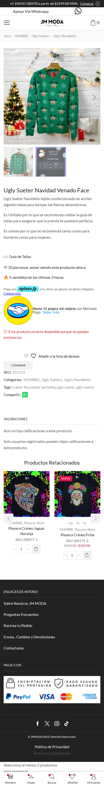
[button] (10, 97)
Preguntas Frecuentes (21, 614)
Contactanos (14, 648)
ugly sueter (66, 387)
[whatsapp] (24, 395)
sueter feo (21, 387)
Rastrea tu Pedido (18, 625)
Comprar (87, 3)
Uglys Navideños (64, 36)
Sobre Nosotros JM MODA (25, 603)
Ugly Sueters (41, 36)
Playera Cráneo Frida (77, 535)
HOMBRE (21, 36)
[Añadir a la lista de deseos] (41, 481)
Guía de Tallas (20, 256)
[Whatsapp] (78, 11)
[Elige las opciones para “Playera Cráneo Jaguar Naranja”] (36, 549)
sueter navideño (43, 387)
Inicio (7, 36)
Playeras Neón (34, 523)
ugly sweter (85, 387)
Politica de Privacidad (52, 747)
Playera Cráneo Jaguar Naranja (26, 531)
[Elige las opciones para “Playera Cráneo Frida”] (87, 555)
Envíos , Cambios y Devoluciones (29, 637)
